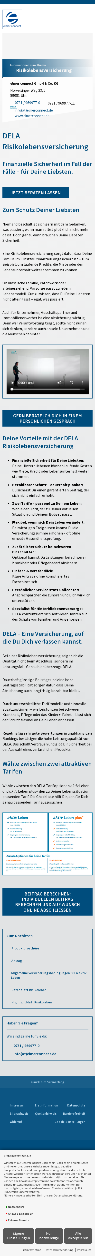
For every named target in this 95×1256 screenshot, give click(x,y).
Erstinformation (31, 1250)
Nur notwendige (49, 1235)
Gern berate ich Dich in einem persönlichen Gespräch (47, 418)
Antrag (16, 961)
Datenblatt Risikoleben (29, 990)
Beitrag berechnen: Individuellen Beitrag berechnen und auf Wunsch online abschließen (47, 902)
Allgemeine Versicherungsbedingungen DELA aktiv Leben (48, 975)
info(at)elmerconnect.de (35, 1053)
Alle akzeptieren (78, 1235)
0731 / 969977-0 (26, 1045)
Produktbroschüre (25, 948)
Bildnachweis (19, 1113)
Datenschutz (76, 1105)
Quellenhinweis (46, 1113)
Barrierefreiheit (74, 1113)
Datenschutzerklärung (59, 1250)
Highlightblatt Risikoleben (31, 1002)
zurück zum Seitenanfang (47, 1082)
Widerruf (16, 1122)
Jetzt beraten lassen (35, 193)
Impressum (84, 1250)
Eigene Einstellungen (18, 1235)
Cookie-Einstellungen (70, 1122)
